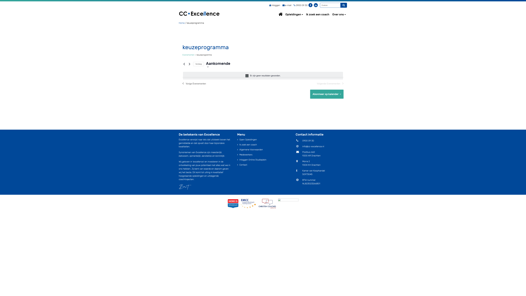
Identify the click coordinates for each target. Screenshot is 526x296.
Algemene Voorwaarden (251, 149)
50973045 (307, 174)
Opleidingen (293, 14)
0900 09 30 (308, 140)
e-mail (288, 5)
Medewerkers (245, 154)
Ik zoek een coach (317, 14)
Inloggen (275, 5)
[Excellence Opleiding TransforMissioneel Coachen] (199, 10)
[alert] (263, 75)
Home (283, 14)
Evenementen (188, 55)
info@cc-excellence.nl (313, 146)
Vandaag (198, 64)
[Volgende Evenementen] (189, 64)
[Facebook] (310, 5)
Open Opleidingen (248, 139)
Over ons (338, 14)
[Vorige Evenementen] (184, 64)
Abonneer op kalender (326, 94)
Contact (243, 164)
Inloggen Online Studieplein (252, 159)
